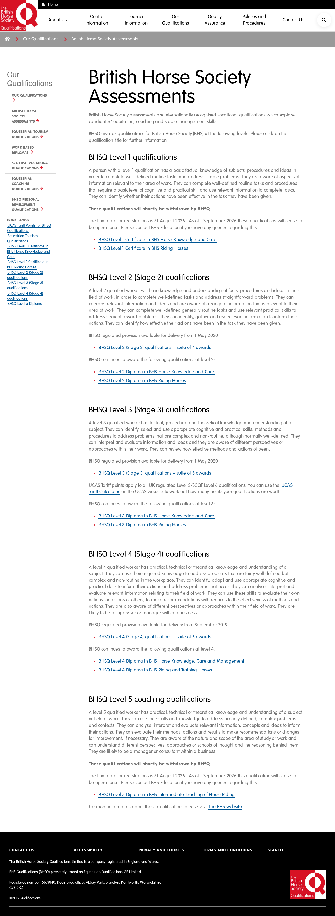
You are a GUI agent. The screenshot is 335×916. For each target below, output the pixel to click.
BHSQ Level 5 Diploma (25, 304)
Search (275, 850)
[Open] (324, 20)
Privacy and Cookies (161, 850)
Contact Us (22, 850)
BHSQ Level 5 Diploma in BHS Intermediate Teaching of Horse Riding (166, 794)
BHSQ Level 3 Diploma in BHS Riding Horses (142, 525)
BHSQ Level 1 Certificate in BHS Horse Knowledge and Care (28, 252)
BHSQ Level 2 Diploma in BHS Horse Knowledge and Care (156, 372)
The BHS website (225, 807)
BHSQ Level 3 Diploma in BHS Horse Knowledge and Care (156, 516)
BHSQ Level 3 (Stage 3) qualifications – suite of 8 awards (155, 473)
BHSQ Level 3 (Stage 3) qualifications (25, 285)
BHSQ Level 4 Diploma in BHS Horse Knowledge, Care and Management (171, 661)
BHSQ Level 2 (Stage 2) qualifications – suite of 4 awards (155, 347)
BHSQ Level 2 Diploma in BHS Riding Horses (142, 380)
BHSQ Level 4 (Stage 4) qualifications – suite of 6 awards (155, 637)
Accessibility (88, 850)
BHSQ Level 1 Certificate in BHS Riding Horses (143, 248)
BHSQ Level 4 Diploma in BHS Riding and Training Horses (155, 670)
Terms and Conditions (228, 850)
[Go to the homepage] (7, 39)
